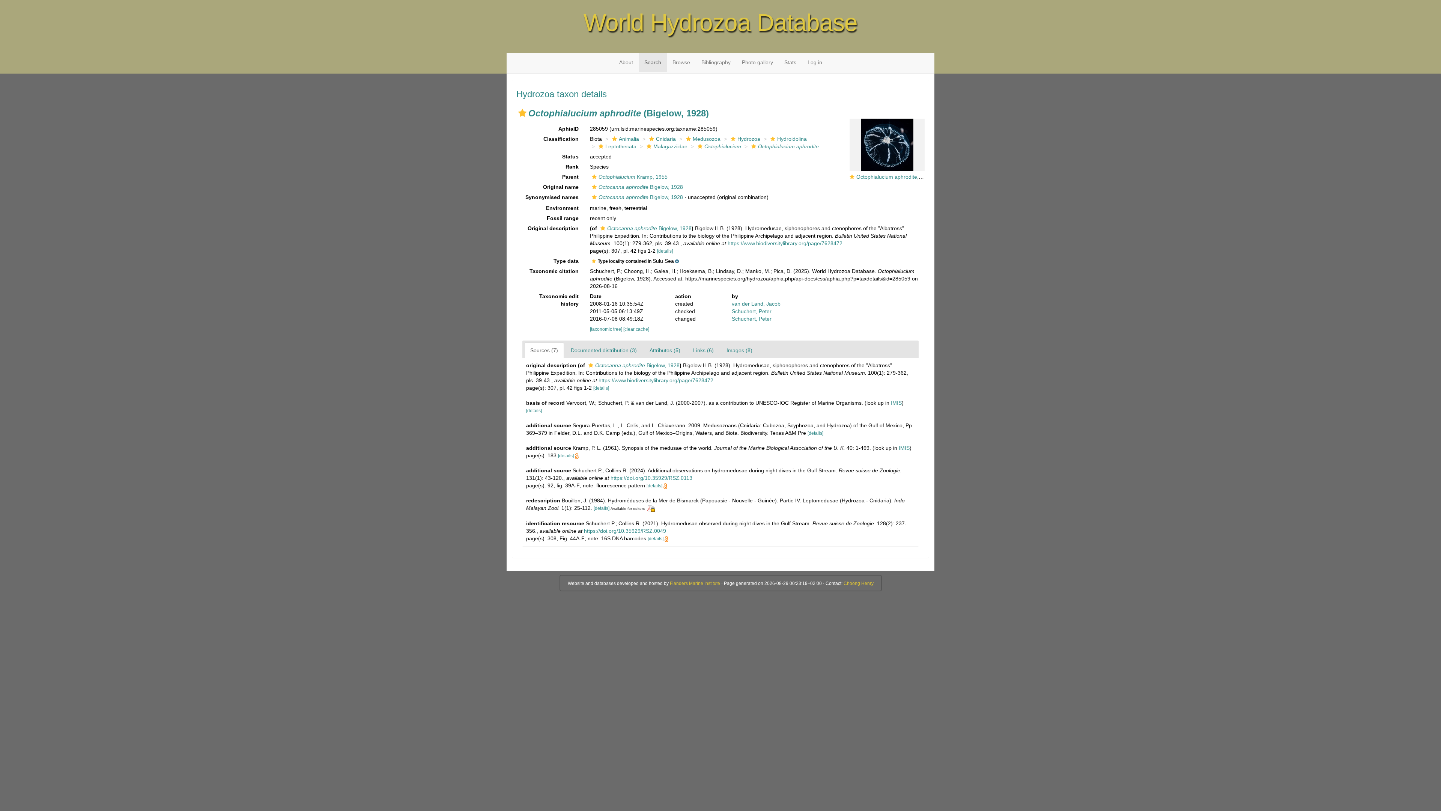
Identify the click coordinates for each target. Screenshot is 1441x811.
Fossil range (563, 218)
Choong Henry (859, 583)
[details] (665, 251)
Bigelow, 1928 (641, 187)
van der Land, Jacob (756, 304)
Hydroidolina (792, 139)
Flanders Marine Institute (695, 583)
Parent (570, 177)
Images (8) (739, 350)
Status (570, 157)
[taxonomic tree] (606, 329)
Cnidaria (666, 139)
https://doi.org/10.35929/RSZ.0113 (651, 478)
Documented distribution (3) (604, 350)
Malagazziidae (670, 146)
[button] (522, 113)
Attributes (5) (665, 350)
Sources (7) (544, 350)
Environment (562, 208)
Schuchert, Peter (752, 311)
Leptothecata (620, 146)
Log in (815, 62)
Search (652, 62)
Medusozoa (706, 139)
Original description (553, 228)
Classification (561, 139)
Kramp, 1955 (633, 177)
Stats (790, 62)
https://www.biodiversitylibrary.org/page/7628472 (785, 243)
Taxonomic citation (554, 271)
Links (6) (703, 350)
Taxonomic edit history (559, 300)
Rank (572, 167)
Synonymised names (552, 197)
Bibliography (716, 62)
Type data (566, 261)
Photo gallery (757, 62)
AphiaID (568, 129)
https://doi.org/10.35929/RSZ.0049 (625, 531)
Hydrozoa (748, 139)
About (626, 62)
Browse (681, 62)
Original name (561, 187)
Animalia (629, 139)
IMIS (896, 403)
